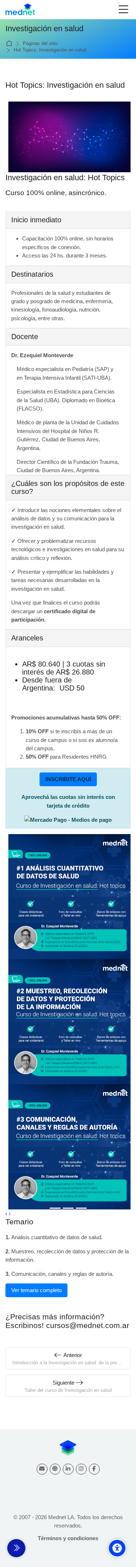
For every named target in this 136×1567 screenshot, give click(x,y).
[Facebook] (94, 1469)
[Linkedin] (68, 1469)
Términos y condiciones (68, 1538)
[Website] (55, 1469)
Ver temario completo (36, 1290)
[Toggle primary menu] (123, 10)
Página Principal (10, 43)
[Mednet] (20, 10)
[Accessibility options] (117, 1548)
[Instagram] (81, 1469)
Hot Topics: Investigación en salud (50, 50)
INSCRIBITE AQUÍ (68, 779)
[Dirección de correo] (42, 1469)
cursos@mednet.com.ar (87, 1325)
